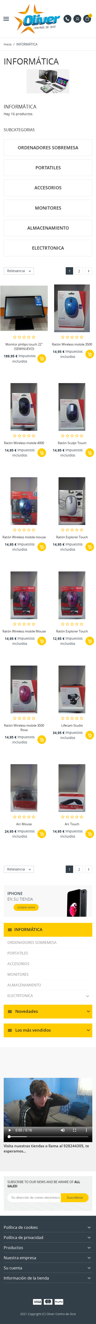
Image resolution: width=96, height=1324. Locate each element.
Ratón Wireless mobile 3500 (72, 344)
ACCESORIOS (18, 963)
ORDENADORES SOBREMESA (32, 942)
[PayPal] (59, 1301)
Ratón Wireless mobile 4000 (24, 443)
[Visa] (37, 1301)
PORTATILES (17, 953)
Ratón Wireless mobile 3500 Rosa (24, 727)
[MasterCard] (48, 1301)
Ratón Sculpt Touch (72, 443)
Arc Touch (72, 824)
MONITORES (18, 974)
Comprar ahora (26, 907)
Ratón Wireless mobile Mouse (24, 631)
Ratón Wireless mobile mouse (24, 537)
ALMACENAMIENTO (24, 984)
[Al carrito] (41, 358)
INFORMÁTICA (28, 929)
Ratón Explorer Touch (72, 537)
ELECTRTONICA (20, 995)
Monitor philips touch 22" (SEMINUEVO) (24, 346)
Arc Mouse (24, 824)
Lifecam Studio (72, 725)
